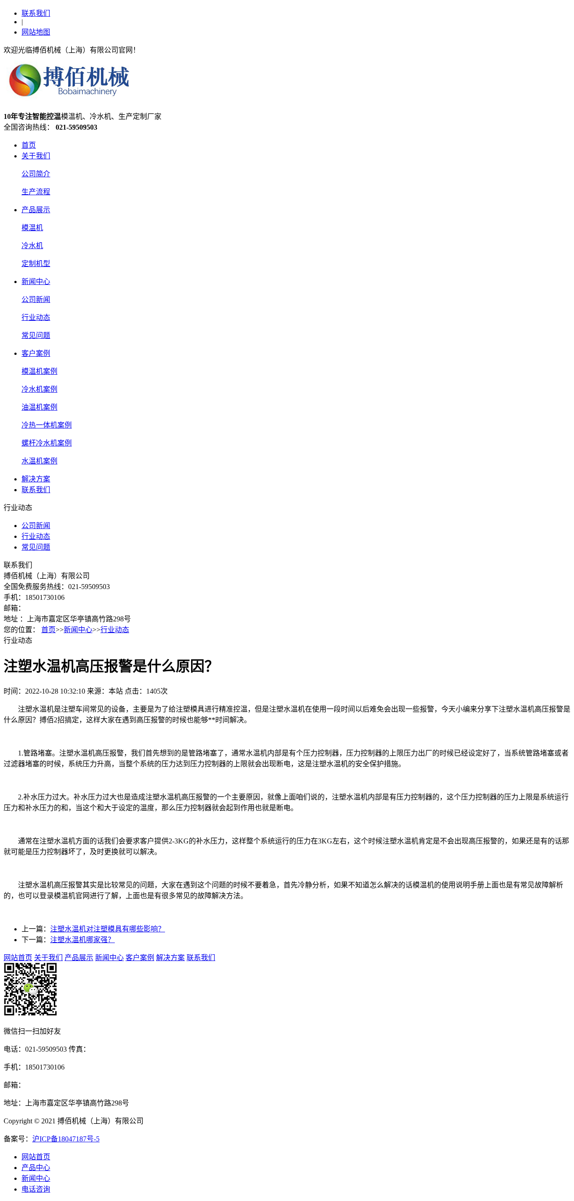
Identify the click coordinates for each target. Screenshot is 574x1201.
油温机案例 (39, 407)
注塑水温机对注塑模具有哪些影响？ (107, 929)
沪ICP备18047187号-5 (66, 1139)
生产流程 (36, 192)
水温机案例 (39, 461)
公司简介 (36, 174)
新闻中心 (36, 281)
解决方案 (36, 479)
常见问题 (36, 335)
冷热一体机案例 (47, 425)
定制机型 (36, 263)
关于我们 (36, 156)
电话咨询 (36, 1189)
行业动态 (36, 317)
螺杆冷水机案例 (47, 443)
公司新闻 (36, 299)
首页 (29, 145)
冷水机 (32, 245)
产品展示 (36, 210)
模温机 (32, 227)
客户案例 (36, 353)
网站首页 (18, 957)
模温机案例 (39, 371)
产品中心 (36, 1167)
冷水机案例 (39, 389)
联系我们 (36, 13)
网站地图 (36, 32)
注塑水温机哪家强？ (82, 939)
